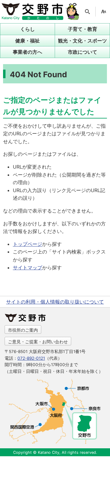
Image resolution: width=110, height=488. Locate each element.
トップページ (27, 244)
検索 (87, 11)
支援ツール (103, 11)
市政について (82, 52)
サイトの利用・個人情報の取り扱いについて (55, 302)
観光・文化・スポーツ (82, 41)
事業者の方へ (27, 52)
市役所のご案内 (23, 330)
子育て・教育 (82, 29)
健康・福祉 (27, 41)
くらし (27, 29)
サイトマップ (27, 267)
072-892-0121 (31, 358)
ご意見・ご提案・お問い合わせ (38, 341)
